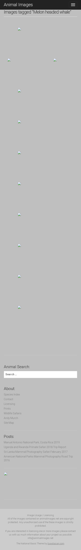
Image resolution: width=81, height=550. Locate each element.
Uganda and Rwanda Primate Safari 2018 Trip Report (35, 447)
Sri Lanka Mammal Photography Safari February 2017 (36, 451)
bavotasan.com (56, 543)
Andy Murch (11, 418)
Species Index (12, 394)
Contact (8, 399)
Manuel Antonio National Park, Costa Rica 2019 (32, 442)
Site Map (9, 422)
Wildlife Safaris (12, 413)
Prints (7, 408)
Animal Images (18, 4)
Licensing (9, 403)
